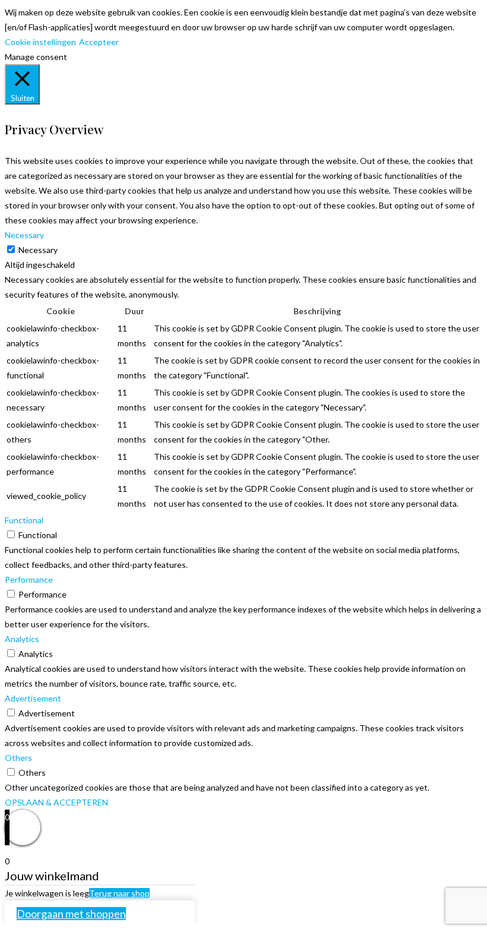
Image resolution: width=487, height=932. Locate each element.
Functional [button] (24, 520)
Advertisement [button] (33, 698)
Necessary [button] (24, 235)
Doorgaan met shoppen (71, 913)
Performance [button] (29, 579)
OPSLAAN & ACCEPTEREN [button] (56, 802)
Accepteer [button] (99, 42)
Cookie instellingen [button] (40, 42)
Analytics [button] (22, 639)
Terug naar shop (119, 893)
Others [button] (18, 758)
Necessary (38, 250)
